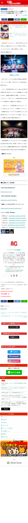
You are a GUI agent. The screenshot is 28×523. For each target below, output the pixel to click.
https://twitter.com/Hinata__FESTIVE (17, 220)
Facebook (5, 419)
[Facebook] (17, 276)
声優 (7, 5)
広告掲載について (14, 337)
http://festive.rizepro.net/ (6, 191)
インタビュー (13, 5)
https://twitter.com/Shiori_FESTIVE (17, 227)
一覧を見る (5, 408)
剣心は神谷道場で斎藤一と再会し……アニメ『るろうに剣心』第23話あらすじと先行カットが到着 (14, 316)
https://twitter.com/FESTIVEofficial (9, 200)
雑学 (9, 5)
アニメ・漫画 (3, 5)
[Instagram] (14, 276)
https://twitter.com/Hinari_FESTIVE (17, 215)
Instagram (5, 422)
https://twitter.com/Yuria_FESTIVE (17, 222)
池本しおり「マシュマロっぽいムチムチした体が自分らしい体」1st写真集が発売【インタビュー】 (14, 313)
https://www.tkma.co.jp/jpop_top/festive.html (11, 208)
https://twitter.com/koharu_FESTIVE (16, 225)
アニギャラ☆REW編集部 (22, 15)
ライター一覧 (5, 425)
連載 (25, 5)
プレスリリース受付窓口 (7, 428)
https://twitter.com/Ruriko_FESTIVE (17, 218)
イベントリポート (20, 5)
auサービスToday (16, 397)
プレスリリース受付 (14, 327)
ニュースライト (7, 397)
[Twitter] (11, 276)
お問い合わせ (5, 436)
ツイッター (5, 416)
